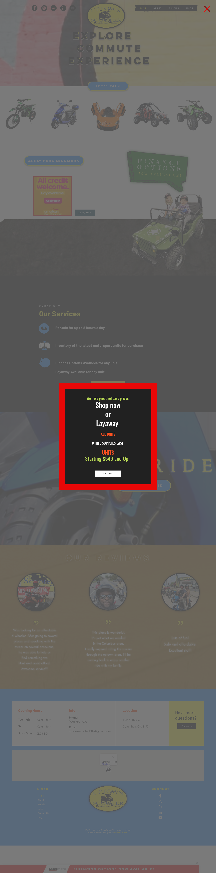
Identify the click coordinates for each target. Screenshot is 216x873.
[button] (207, 9)
